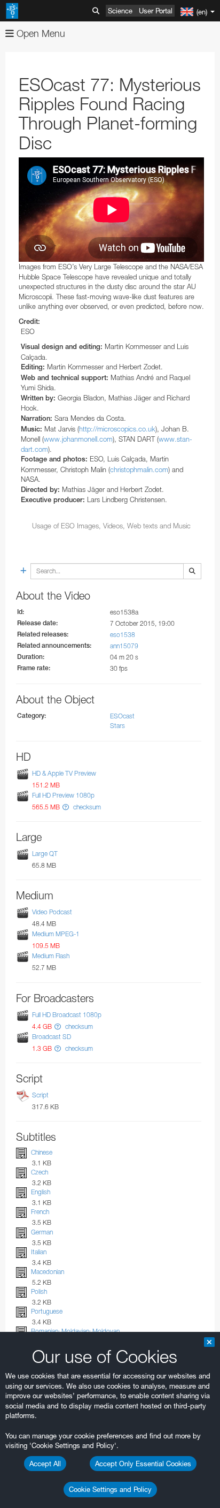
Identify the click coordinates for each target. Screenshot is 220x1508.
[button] (65, 807)
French (40, 1212)
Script (40, 1095)
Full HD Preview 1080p (63, 795)
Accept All (45, 1463)
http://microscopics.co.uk (117, 429)
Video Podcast (52, 912)
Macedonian (47, 1272)
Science (120, 10)
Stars (117, 726)
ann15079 (124, 646)
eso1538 (122, 635)
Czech (39, 1172)
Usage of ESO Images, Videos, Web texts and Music (111, 525)
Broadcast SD (51, 1037)
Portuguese (46, 1311)
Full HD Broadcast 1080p (66, 1015)
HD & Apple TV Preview (64, 773)
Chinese (41, 1152)
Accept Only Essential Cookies (143, 1463)
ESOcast (122, 716)
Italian (38, 1252)
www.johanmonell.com (78, 439)
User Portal (155, 10)
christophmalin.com (139, 469)
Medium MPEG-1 (56, 934)
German (42, 1232)
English (40, 1192)
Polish (39, 1291)
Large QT (45, 854)
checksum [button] (86, 807)
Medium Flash (50, 956)
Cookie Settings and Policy (110, 1489)
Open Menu (39, 33)
